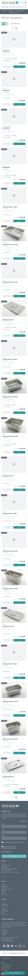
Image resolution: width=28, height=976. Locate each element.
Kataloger (4, 891)
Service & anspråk (6, 870)
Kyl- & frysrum (5, 910)
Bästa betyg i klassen (6, 889)
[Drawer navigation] (25, 2)
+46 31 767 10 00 (9, 939)
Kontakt (3, 864)
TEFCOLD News (5, 894)
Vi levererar (4, 887)
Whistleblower (5, 969)
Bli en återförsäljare (6, 865)
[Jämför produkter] (8, 55)
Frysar (3, 907)
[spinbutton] (8, 66)
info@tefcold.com (9, 940)
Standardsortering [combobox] (15, 23)
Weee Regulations (6, 967)
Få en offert (4, 867)
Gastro (3, 912)
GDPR (3, 962)
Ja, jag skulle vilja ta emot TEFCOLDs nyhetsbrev (14, 842)
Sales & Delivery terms (7, 966)
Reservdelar (4, 914)
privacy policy (8, 851)
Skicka (14, 856)
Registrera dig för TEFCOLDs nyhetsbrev (11, 872)
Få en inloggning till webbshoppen (9, 869)
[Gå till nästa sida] (15, 28)
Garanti (3, 892)
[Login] (20, 2)
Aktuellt (3, 902)
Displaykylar (4, 904)
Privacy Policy (5, 964)
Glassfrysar (4, 909)
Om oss (3, 884)
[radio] (6, 23)
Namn (3, 830)
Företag (4, 835)
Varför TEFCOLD (5, 886)
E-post (3, 824)
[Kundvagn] (22, 2)
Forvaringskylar (5, 906)
